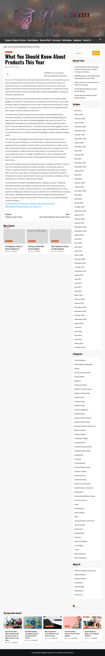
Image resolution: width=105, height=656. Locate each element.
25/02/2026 (54, 638)
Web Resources (80, 554)
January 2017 (79, 303)
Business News (79, 414)
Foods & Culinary (80, 471)
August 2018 (79, 235)
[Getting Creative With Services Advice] (37, 236)
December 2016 (80, 307)
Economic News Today (82, 451)
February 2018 (79, 259)
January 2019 (79, 223)
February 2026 (79, 118)
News (76, 517)
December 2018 (80, 227)
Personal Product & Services (84, 521)
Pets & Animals (79, 525)
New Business (79, 508)
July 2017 (77, 279)
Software (77, 537)
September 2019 (80, 211)
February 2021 (79, 183)
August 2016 (79, 323)
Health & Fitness (80, 480)
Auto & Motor (79, 377)
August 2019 (79, 215)
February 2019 (79, 219)
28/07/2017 (15, 251)
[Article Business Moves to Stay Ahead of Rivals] (92, 622)
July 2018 (77, 239)
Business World (45, 40)
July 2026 (77, 110)
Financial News (79, 463)
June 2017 (78, 283)
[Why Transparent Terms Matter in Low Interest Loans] (52, 622)
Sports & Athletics (81, 541)
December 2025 (80, 127)
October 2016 (79, 315)
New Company (79, 512)
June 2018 (78, 243)
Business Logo (79, 401)
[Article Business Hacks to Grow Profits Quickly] (72, 622)
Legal (76, 504)
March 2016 (78, 343)
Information (56, 40)
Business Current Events (83, 389)
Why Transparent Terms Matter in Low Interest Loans (86, 83)
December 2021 (80, 163)
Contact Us (87, 40)
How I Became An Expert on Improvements (60, 247)
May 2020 (78, 195)
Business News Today (82, 422)
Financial (77, 459)
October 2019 (79, 207)
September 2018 (80, 231)
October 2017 (79, 267)
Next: (54, 215)
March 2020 (78, 203)
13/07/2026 (15, 642)
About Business (33, 40)
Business (77, 381)
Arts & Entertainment (82, 372)
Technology (78, 545)
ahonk (8, 67)
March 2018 (78, 255)
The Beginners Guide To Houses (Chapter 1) (13, 247)
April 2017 (78, 291)
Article (76, 368)
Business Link (79, 397)
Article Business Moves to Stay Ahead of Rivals (85, 96)
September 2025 (80, 139)
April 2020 (78, 199)
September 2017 (80, 271)
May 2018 (78, 247)
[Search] (100, 39)
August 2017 (79, 275)
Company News (79, 442)
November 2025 (80, 131)
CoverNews (59, 653)
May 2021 (78, 175)
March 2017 (78, 295)
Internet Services (80, 500)
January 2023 (79, 155)
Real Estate (9, 52)
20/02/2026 (74, 638)
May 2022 (78, 159)
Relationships (67, 40)
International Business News (84, 496)
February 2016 (79, 347)
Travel (76, 550)
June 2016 (78, 331)
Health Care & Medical (82, 484)
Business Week (79, 430)
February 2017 (79, 299)
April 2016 (78, 339)
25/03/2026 (34, 640)
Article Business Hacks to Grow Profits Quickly (85, 90)
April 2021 (78, 179)
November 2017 (80, 263)
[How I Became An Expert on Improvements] (60, 236)
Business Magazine (81, 410)
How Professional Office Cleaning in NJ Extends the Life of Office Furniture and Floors (86, 69)
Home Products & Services (83, 488)
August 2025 (79, 143)
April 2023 (78, 151)
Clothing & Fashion (81, 438)
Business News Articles (82, 418)
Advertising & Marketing (83, 364)
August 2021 (79, 171)
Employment (77, 40)
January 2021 (79, 187)
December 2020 (80, 191)
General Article (80, 475)
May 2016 (78, 335)
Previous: (13, 215)
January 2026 (79, 123)
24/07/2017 (16, 67)
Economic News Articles (83, 447)
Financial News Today (82, 467)
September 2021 (80, 167)
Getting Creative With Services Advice (36, 247)
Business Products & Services (15, 40)
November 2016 (80, 311)
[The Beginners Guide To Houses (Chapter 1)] (14, 236)
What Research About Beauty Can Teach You (23, 206)
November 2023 (80, 147)
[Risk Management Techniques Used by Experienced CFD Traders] (32, 622)
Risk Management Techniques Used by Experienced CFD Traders (87, 77)
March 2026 (78, 114)
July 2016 (77, 327)
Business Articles (80, 385)
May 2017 (78, 287)
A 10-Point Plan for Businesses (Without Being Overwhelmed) (30, 203)
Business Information (82, 393)
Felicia (8, 642)
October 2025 (79, 135)
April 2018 (78, 251)
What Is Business (80, 558)
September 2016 (80, 319)
